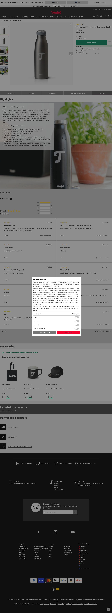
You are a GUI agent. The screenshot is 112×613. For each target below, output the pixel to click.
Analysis (36, 317)
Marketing (36, 321)
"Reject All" (48, 292)
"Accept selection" (38, 304)
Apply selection (45, 332)
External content (38, 328)
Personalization (38, 325)
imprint (35, 310)
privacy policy (70, 308)
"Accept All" (50, 298)
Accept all (68, 332)
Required (36, 313)
